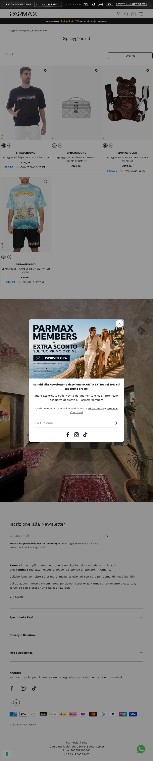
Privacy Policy (96, 408)
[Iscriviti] (113, 423)
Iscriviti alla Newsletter (131, 4)
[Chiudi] (119, 323)
